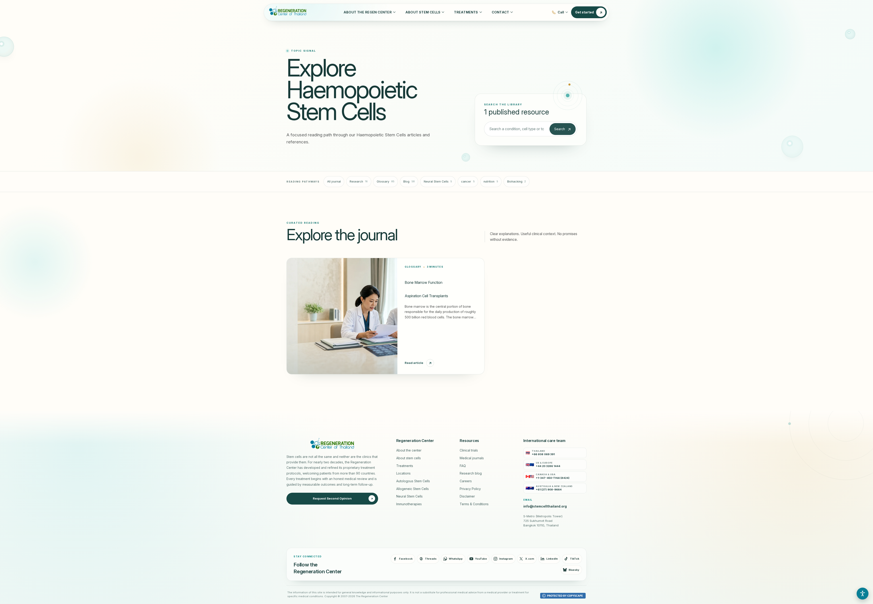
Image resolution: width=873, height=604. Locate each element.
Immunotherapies (409, 504)
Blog (409, 181)
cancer (468, 181)
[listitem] (555, 453)
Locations (403, 473)
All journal (334, 181)
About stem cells (408, 458)
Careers (466, 481)
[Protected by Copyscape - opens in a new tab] (563, 596)
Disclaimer (467, 496)
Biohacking (516, 181)
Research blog (471, 473)
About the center (408, 450)
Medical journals (472, 458)
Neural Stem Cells (438, 181)
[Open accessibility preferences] (862, 593)
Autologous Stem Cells (413, 481)
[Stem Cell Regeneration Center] (287, 12)
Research (359, 181)
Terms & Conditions (474, 504)
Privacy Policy (470, 489)
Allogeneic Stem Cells (412, 489)
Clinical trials (469, 450)
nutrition (491, 181)
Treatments (404, 466)
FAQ (463, 466)
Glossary (385, 181)
